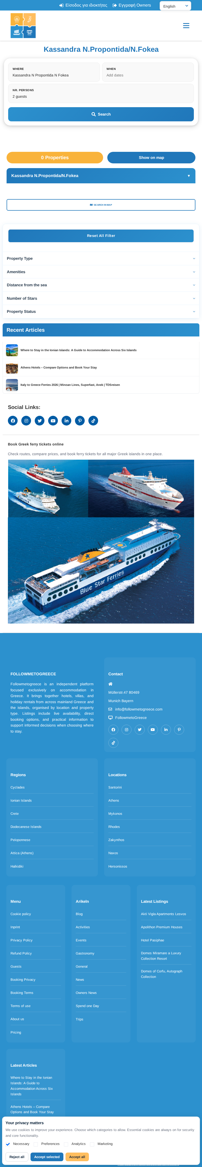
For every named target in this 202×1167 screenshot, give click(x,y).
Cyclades (18, 787)
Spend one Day (87, 1006)
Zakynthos (116, 840)
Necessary (21, 1144)
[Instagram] (127, 730)
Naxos (113, 853)
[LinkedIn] (166, 730)
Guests (16, 966)
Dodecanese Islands (26, 827)
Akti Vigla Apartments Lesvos (163, 914)
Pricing (16, 1032)
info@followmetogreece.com (139, 709)
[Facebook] (113, 730)
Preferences (50, 1144)
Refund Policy (21, 953)
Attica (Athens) (22, 853)
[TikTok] (113, 743)
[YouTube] (153, 730)
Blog (79, 914)
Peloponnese (20, 840)
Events (81, 940)
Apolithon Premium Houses (162, 927)
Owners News (86, 993)
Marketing (105, 1144)
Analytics (79, 1144)
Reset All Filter (101, 236)
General (82, 966)
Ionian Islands (21, 800)
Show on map (151, 157)
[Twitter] (140, 730)
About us (17, 1019)
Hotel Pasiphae (152, 940)
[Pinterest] (179, 730)
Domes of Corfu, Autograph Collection (161, 974)
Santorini (115, 787)
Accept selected (47, 1157)
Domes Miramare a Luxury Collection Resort (161, 956)
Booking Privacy (23, 980)
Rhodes (114, 827)
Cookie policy (21, 914)
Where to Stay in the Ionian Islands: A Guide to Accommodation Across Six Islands (32, 1086)
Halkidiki (17, 866)
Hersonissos (117, 866)
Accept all (77, 1157)
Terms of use (21, 1006)
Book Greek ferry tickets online (36, 444)
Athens (113, 800)
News (80, 980)
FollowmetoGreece (131, 717)
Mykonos (115, 814)
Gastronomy (85, 953)
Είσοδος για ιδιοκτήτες (86, 5)
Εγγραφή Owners (135, 5)
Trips (79, 1019)
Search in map (103, 205)
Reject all (16, 1157)
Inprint (15, 927)
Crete (15, 814)
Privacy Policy (22, 940)
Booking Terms (22, 993)
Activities (83, 927)
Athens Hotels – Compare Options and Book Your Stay (32, 1109)
